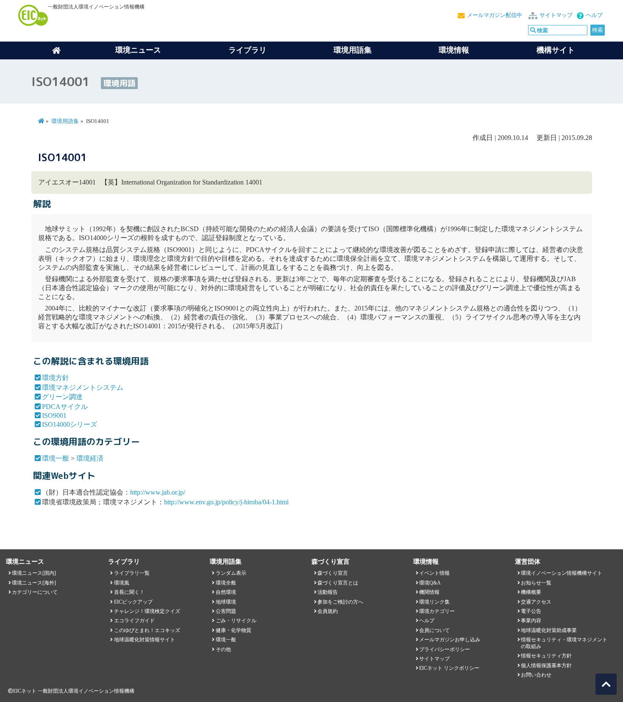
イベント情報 (434, 573)
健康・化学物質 (233, 630)
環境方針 (55, 377)
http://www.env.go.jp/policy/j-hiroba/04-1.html (226, 502)
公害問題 (226, 611)
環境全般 (226, 583)
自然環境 (226, 592)
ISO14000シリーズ (69, 424)
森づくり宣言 (332, 573)
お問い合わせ (536, 675)
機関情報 (429, 592)
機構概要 (531, 592)
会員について (434, 630)
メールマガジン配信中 (494, 15)
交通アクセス (536, 602)
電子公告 (531, 611)
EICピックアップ (133, 602)
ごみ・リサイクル (236, 621)
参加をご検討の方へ (340, 602)
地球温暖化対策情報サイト (144, 640)
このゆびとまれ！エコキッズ (147, 630)
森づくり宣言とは (337, 583)
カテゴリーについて (35, 592)
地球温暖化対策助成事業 (549, 630)
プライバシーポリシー (444, 649)
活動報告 (327, 592)
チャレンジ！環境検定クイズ (147, 611)
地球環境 (226, 602)
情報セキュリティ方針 (546, 656)
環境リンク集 (434, 602)
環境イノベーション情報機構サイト (561, 573)
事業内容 (531, 621)
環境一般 (55, 458)
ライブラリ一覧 (132, 573)
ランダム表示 (231, 573)
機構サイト (556, 50)
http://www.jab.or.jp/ (157, 492)
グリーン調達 (62, 396)
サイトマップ (556, 15)
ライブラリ (247, 50)
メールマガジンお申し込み (449, 640)
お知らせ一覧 (536, 583)
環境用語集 (353, 50)
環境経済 (89, 458)
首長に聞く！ (129, 592)
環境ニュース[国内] (34, 573)
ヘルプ (594, 15)
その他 (223, 649)
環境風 (121, 583)
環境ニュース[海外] (34, 583)
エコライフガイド (134, 621)
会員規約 (327, 611)
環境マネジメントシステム (82, 387)
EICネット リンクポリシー (449, 668)
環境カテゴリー (437, 611)
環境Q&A (430, 583)
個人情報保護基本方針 (546, 665)
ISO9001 (54, 415)
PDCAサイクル (65, 406)
